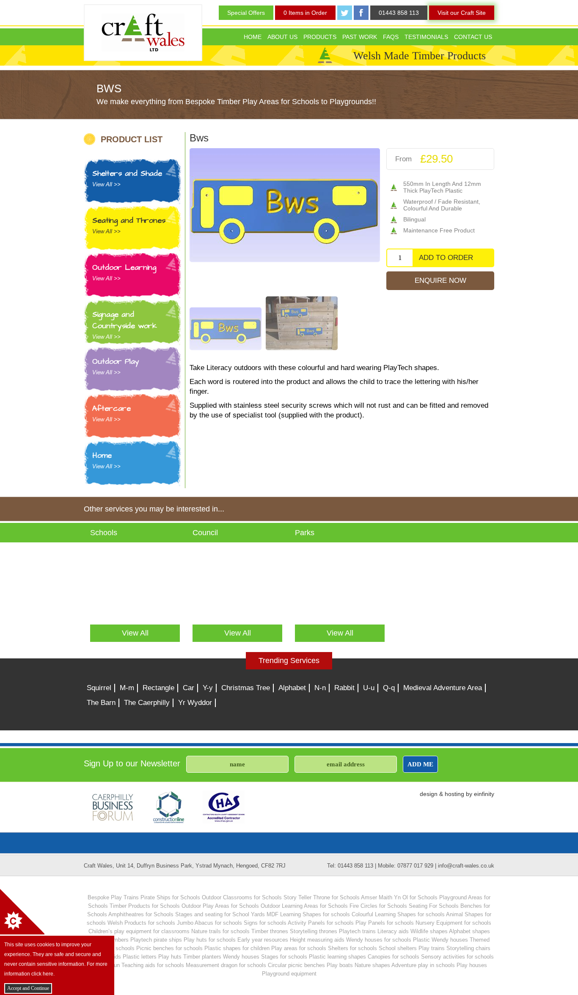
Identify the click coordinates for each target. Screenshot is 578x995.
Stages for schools (284, 957)
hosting (454, 793)
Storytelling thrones (313, 931)
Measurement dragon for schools (226, 965)
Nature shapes (372, 965)
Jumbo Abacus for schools (209, 923)
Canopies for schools (393, 957)
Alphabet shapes (469, 931)
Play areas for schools (298, 948)
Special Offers (246, 12)
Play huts (170, 957)
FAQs (391, 36)
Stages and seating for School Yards (220, 914)
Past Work (359, 36)
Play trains (431, 948)
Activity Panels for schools (321, 923)
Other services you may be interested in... (154, 509)
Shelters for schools (352, 948)
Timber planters (202, 957)
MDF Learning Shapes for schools (308, 914)
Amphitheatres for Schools (140, 914)
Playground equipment (289, 973)
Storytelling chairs (468, 948)
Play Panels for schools (384, 923)
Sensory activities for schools (457, 957)
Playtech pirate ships (156, 940)
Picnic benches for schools (169, 948)
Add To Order (446, 258)
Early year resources (262, 940)
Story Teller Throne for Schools (321, 897)
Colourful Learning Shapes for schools (398, 914)
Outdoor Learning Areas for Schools (304, 906)
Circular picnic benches (296, 965)
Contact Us (473, 36)
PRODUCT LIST (131, 139)
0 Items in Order (305, 12)
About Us (282, 36)
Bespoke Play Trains (113, 897)
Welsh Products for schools (141, 923)
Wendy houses (241, 957)
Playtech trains (357, 931)
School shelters (398, 948)
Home (252, 36)
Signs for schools (265, 923)
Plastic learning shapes (337, 957)
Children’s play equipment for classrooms (139, 931)
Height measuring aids (317, 940)
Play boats (340, 965)
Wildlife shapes (429, 931)
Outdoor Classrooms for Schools (242, 897)
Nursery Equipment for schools (453, 923)
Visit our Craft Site (462, 12)
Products (319, 36)
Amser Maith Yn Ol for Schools (399, 897)
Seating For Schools (434, 906)
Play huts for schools (210, 940)
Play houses (472, 965)
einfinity (484, 793)
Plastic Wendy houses (440, 940)
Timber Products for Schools (145, 906)
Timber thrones (269, 931)
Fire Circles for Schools (378, 906)
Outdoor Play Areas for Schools (220, 906)
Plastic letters (140, 957)
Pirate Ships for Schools (170, 897)
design (429, 793)
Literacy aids (393, 931)
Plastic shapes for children (237, 948)
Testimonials (426, 36)
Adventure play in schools (423, 965)
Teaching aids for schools (152, 965)
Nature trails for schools (220, 931)
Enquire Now (440, 280)
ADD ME (420, 764)
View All (135, 633)
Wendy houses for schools (378, 940)
